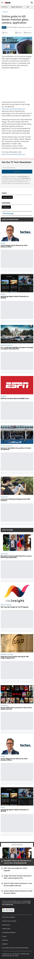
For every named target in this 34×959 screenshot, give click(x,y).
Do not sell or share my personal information (15, 948)
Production (5, 12)
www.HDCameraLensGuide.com (13, 109)
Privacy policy (6, 925)
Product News (7, 197)
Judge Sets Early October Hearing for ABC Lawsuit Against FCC (18, 877)
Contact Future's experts (9, 921)
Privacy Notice (24, 178)
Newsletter (28, 32)
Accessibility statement (9, 932)
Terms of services (22, 176)
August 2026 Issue (16, 7)
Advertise (5, 944)
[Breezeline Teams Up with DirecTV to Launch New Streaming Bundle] (17, 856)
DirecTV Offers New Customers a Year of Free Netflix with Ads (18, 885)
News (4, 27)
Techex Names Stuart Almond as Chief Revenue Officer (18, 892)
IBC (28, 7)
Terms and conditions (8, 917)
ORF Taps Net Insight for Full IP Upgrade (15, 869)
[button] (2, 2)
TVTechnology (13, 27)
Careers (4, 936)
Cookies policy (6, 928)
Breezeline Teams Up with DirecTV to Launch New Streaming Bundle (17, 862)
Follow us (19, 32)
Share (6, 32)
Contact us (5, 940)
